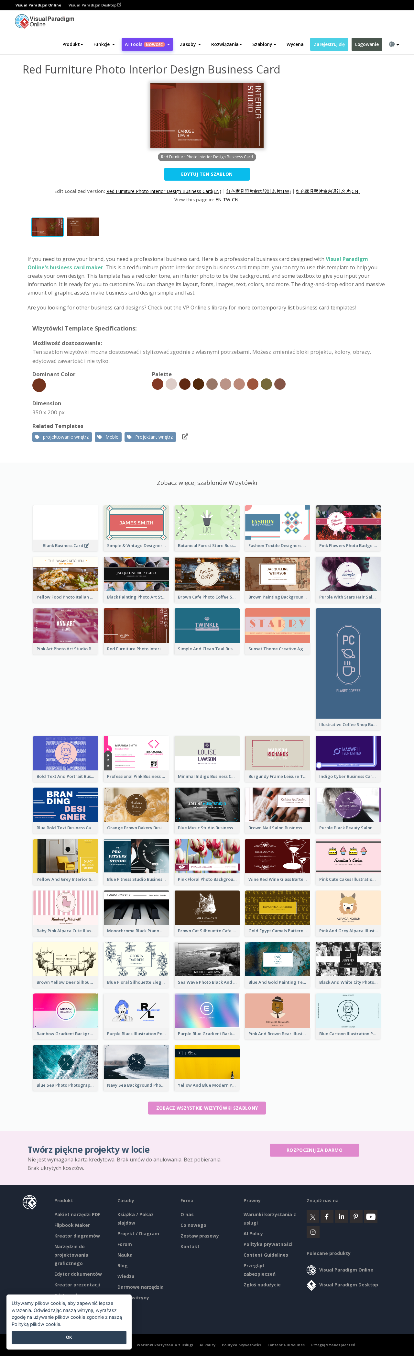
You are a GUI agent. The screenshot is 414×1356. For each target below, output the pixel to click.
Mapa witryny (133, 1297)
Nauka (125, 1255)
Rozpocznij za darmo (315, 1150)
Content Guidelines (266, 1255)
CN (235, 199)
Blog (122, 1265)
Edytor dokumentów (78, 1274)
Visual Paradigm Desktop (93, 5)
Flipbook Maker (72, 1225)
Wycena (295, 44)
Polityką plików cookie (36, 1324)
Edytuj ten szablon (207, 174)
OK (69, 1337)
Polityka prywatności (268, 1244)
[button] (104, 44)
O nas (187, 1214)
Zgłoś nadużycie (262, 1285)
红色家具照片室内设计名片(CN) (328, 191)
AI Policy (253, 1233)
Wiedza (126, 1276)
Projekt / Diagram (138, 1233)
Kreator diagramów (77, 1236)
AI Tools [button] (144, 44)
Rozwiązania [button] (225, 44)
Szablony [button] (262, 44)
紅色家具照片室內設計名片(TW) (258, 191)
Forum (124, 1244)
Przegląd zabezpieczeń (333, 1344)
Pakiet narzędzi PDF (77, 1214)
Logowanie (366, 44)
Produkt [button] (71, 44)
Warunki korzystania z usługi (165, 1344)
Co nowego (193, 1225)
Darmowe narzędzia (140, 1287)
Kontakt (190, 1246)
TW (226, 199)
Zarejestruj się (329, 44)
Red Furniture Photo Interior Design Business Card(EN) (163, 191)
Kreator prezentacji (77, 1285)
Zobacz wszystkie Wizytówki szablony (207, 1108)
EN (218, 199)
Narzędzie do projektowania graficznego (71, 1254)
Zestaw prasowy (199, 1236)
